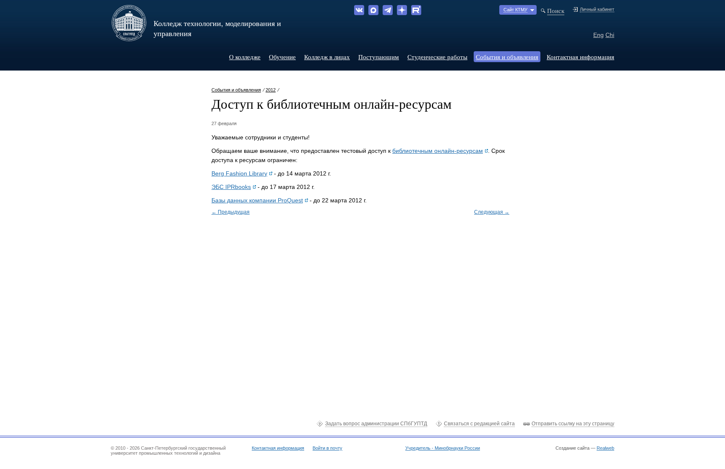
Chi (609, 34)
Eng (598, 34)
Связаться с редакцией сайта (479, 424)
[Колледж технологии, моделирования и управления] (129, 38)
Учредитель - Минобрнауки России (442, 448)
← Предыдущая (230, 212)
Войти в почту (327, 448)
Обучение (282, 56)
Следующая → (491, 212)
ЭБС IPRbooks (231, 186)
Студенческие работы (437, 56)
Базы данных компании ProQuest (257, 200)
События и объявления (507, 56)
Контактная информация (580, 56)
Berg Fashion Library (239, 173)
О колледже (245, 56)
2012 (271, 89)
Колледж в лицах (327, 56)
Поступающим (378, 56)
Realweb (605, 448)
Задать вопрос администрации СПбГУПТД (376, 424)
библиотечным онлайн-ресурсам (437, 150)
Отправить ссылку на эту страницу (573, 424)
